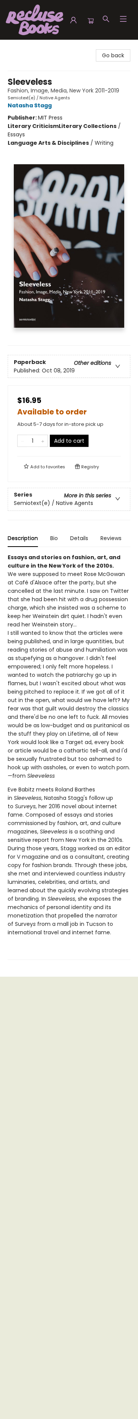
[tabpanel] (69, 756)
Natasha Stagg (30, 105)
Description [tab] (23, 538)
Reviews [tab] (111, 538)
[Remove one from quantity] (22, 441)
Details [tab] (79, 538)
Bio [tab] (54, 538)
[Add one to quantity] (43, 441)
